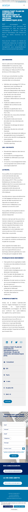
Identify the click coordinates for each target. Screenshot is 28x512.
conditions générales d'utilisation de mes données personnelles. (14, 452)
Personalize (14, 509)
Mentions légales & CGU (14, 496)
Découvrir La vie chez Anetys (12, 483)
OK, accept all (8, 506)
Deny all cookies (19, 506)
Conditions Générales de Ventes (14, 498)
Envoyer (14, 455)
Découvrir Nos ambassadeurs (13, 471)
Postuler (7, 401)
